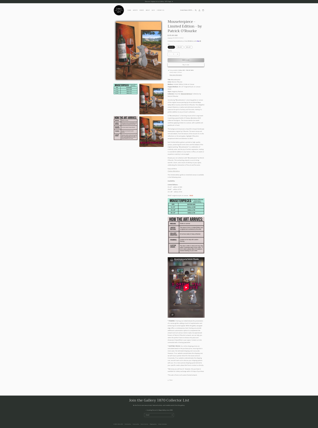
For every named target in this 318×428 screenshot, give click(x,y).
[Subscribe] (172, 415)
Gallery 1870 (120, 424)
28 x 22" (188, 47)
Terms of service (144, 424)
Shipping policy (153, 424)
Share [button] (170, 380)
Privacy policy (136, 424)
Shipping (170, 37)
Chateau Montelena (174, 171)
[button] (196, 10)
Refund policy (128, 424)
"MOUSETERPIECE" (186, 94)
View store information (176, 75)
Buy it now (186, 64)
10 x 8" (171, 47)
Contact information (162, 424)
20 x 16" (180, 47)
